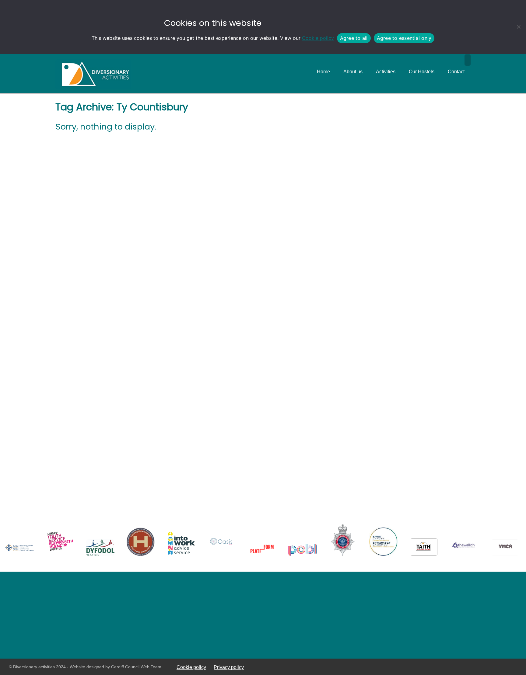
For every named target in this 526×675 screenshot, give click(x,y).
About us (353, 71)
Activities (385, 71)
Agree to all (354, 38)
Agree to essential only (404, 38)
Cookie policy (318, 38)
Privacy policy (229, 667)
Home (323, 71)
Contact (456, 71)
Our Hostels (421, 71)
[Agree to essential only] (518, 27)
